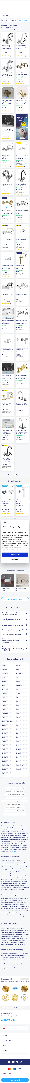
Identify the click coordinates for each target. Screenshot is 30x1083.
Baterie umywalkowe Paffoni (21, 724)
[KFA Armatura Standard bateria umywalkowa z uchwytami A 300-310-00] (22, 148)
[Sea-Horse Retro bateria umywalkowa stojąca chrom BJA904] (8, 450)
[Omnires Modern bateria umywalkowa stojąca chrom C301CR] (8, 120)
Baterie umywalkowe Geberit (7, 741)
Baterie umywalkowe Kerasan (21, 664)
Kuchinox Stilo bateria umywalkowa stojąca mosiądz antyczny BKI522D (21, 102)
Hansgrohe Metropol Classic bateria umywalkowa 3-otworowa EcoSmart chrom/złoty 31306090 (7, 405)
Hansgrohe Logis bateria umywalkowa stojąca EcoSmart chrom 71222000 (21, 184)
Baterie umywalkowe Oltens (21, 712)
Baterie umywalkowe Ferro (7, 736)
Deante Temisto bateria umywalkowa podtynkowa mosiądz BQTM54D (7, 212)
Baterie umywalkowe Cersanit (7, 692)
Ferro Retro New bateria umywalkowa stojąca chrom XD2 (7, 47)
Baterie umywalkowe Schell (21, 745)
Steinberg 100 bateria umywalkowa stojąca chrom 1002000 (21, 405)
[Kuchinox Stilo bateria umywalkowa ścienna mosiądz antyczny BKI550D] (22, 65)
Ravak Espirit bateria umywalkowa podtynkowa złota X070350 (7, 432)
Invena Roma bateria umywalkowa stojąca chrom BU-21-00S (21, 432)
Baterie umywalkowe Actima (7, 664)
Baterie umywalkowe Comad (7, 700)
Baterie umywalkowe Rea (21, 732)
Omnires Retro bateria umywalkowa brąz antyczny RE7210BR (7, 102)
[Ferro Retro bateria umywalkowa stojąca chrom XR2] (22, 38)
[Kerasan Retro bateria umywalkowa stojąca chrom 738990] (8, 285)
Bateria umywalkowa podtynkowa (14, 798)
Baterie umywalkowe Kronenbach (21, 684)
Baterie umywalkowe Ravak (21, 728)
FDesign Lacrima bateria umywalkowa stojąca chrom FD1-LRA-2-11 (8, 322)
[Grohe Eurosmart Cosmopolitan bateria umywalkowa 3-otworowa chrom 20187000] (8, 340)
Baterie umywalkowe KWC (21, 696)
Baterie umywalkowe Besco (7, 684)
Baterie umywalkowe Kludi (21, 676)
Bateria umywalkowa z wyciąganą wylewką (14, 801)
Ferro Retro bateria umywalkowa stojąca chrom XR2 (21, 47)
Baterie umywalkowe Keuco (21, 668)
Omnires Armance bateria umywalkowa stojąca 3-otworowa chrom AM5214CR (7, 377)
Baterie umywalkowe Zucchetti (21, 769)
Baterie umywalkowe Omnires (21, 716)
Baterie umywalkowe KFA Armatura (21, 672)
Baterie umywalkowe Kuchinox (21, 692)
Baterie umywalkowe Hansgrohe (7, 757)
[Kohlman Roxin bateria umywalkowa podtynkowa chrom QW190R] (22, 313)
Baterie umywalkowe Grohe (7, 749)
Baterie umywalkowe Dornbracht (7, 712)
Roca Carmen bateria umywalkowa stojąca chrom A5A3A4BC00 (7, 74)
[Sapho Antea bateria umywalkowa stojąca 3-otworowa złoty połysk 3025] (22, 368)
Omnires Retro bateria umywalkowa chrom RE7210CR (7, 184)
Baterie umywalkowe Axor (7, 676)
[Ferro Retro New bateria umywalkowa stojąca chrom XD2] (8, 38)
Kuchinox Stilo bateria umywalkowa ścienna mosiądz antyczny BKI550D (21, 74)
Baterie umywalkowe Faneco (7, 728)
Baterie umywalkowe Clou (7, 696)
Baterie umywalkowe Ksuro (21, 688)
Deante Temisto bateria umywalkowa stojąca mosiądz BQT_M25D (21, 267)
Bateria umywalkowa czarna (15, 788)
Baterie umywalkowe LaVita (21, 708)
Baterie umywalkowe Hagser (7, 753)
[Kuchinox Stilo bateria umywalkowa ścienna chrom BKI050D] (22, 285)
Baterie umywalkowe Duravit (7, 716)
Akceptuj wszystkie (15, 554)
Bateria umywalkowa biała (14, 804)
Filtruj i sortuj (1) (15, 1080)
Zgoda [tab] (4, 527)
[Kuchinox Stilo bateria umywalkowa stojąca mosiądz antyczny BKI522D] (22, 93)
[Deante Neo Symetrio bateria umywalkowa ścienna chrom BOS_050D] (8, 230)
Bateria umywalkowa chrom (15, 811)
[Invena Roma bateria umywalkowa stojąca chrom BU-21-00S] (22, 423)
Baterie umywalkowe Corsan (7, 704)
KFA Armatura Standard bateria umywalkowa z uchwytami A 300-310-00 (22, 157)
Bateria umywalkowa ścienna (15, 794)
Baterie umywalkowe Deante (7, 708)
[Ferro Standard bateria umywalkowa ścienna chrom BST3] (22, 203)
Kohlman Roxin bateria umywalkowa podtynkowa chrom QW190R (21, 322)
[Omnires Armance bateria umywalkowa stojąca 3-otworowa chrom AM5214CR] (8, 368)
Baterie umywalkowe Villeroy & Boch (21, 765)
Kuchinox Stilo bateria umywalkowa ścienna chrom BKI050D (21, 295)
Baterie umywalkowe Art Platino (7, 672)
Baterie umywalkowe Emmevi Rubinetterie (7, 720)
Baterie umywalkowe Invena (7, 769)
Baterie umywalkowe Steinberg (21, 753)
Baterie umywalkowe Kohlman (21, 680)
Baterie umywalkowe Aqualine (7, 668)
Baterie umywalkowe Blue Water (7, 688)
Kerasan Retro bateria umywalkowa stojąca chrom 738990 (7, 295)
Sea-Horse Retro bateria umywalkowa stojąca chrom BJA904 (7, 460)
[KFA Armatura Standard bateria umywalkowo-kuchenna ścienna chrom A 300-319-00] (8, 258)
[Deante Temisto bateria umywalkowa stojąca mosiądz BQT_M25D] (22, 258)
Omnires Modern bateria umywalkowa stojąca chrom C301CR (7, 129)
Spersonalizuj (14, 559)
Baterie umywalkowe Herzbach (7, 761)
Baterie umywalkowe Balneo (7, 680)
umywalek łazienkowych (7, 862)
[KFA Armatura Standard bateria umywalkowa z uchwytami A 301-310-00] (22, 230)
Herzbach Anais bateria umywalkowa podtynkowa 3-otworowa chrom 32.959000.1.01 (22, 350)
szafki (14, 851)
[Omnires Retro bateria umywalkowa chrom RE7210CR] (8, 175)
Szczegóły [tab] (13, 527)
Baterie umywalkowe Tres (21, 761)
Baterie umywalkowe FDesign (7, 732)
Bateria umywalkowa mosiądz (15, 807)
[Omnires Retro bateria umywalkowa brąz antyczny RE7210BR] (8, 93)
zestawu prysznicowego (15, 918)
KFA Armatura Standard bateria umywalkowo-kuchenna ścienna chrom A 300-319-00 (7, 267)
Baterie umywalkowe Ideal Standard (7, 765)
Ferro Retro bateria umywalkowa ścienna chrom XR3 (7, 157)
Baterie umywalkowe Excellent (7, 724)
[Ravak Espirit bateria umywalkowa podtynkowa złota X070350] (8, 423)
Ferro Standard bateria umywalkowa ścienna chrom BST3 (22, 212)
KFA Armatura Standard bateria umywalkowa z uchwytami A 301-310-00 (22, 240)
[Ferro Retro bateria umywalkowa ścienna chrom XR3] (8, 148)
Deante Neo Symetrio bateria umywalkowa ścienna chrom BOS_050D (7, 240)
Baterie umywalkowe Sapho (21, 741)
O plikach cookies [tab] (23, 527)
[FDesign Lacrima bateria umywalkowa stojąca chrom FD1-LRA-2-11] (8, 313)
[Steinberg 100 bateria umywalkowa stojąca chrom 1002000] (22, 395)
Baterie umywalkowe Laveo (21, 704)
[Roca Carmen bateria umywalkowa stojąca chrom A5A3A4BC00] (8, 65)
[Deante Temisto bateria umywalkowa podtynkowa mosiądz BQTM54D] (8, 203)
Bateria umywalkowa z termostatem (15, 814)
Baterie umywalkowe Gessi (7, 745)
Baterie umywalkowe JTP (7, 773)
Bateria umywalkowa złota (14, 791)
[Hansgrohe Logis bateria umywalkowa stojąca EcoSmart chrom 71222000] (22, 175)
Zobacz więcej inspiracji (15, 599)
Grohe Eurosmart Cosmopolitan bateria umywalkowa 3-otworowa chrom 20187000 (7, 350)
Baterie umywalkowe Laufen (21, 700)
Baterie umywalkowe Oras (21, 720)
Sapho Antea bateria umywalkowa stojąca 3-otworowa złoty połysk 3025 (22, 377)
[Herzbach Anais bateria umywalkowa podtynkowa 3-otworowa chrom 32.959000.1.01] (22, 340)
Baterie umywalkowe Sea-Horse (21, 749)
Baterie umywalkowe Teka (21, 757)
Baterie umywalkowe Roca (21, 736)
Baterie (5, 15)
